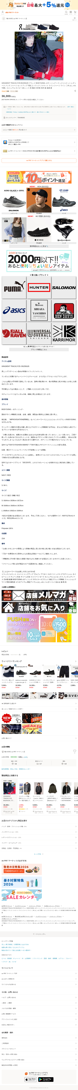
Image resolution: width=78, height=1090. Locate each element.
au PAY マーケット (7, 906)
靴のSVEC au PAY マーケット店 (24, 916)
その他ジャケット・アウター (52, 906)
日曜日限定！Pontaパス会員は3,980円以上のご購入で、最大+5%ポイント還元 (27, 112)
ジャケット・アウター (35, 906)
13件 (25, 757)
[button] (75, 91)
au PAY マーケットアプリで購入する (39, 160)
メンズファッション (20, 906)
